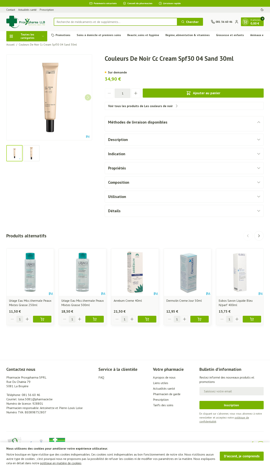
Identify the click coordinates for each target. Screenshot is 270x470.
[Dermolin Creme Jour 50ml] (187, 272)
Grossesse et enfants (230, 35)
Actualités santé (27, 9)
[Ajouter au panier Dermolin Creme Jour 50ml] (199, 319)
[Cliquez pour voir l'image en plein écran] (49, 97)
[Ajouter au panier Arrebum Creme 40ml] (147, 319)
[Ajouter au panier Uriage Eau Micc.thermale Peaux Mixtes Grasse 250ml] (42, 319)
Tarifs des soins (163, 405)
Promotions (63, 35)
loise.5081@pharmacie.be (35, 399)
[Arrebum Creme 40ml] (135, 272)
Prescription (47, 9)
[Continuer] (88, 97)
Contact (10, 9)
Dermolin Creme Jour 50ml (184, 301)
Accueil (10, 44)
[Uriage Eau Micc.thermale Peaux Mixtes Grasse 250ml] (30, 272)
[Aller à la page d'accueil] (26, 22)
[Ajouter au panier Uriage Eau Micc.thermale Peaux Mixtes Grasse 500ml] (94, 319)
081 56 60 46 (31, 395)
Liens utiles (160, 383)
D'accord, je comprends (242, 456)
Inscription (231, 405)
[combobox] (115, 22)
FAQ (101, 377)
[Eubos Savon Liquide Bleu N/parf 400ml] (239, 272)
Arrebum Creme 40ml (128, 301)
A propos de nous (164, 377)
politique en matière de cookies (60, 463)
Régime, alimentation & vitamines (187, 35)
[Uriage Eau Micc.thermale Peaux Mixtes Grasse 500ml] (82, 272)
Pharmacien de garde (166, 394)
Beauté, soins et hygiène (143, 35)
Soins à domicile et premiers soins (99, 35)
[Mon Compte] (237, 22)
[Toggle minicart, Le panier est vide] (245, 21)
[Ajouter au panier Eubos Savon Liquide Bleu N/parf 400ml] (252, 319)
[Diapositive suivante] (259, 236)
